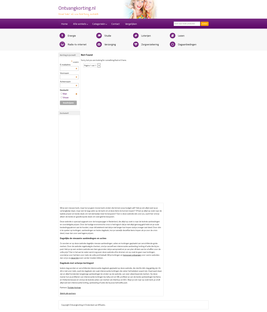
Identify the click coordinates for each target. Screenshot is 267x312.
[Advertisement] (68, 158)
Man (65, 94)
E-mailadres (68, 65)
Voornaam (68, 73)
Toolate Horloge (74, 287)
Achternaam (68, 81)
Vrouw (66, 97)
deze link (75, 257)
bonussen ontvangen (132, 254)
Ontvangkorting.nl (77, 8)
